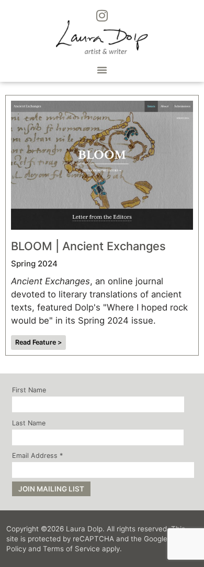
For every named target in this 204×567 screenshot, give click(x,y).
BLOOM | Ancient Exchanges (88, 246)
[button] (102, 70)
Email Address (37, 456)
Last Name (29, 423)
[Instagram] (102, 15)
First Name (29, 390)
